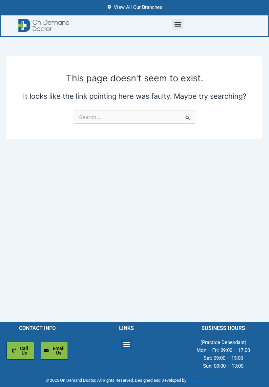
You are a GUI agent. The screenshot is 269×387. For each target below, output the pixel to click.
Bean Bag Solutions (205, 380)
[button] (177, 24)
